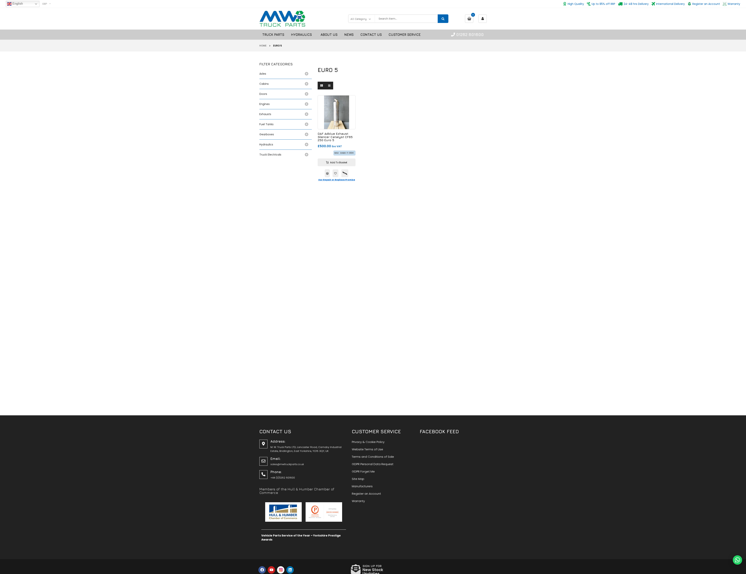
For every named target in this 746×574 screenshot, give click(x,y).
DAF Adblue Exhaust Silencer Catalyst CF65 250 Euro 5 (335, 137)
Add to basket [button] (338, 162)
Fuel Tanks (266, 124)
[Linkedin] (290, 570)
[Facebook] (262, 570)
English (17, 3)
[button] (737, 560)
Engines (264, 104)
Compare (327, 173)
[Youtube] (271, 570)
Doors (263, 94)
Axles (263, 74)
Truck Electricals (270, 155)
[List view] (329, 85)
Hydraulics (267, 144)
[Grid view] (321, 85)
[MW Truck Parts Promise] (344, 173)
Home (263, 45)
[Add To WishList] (335, 173)
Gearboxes (266, 134)
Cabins (264, 84)
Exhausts (265, 114)
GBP (44, 4)
